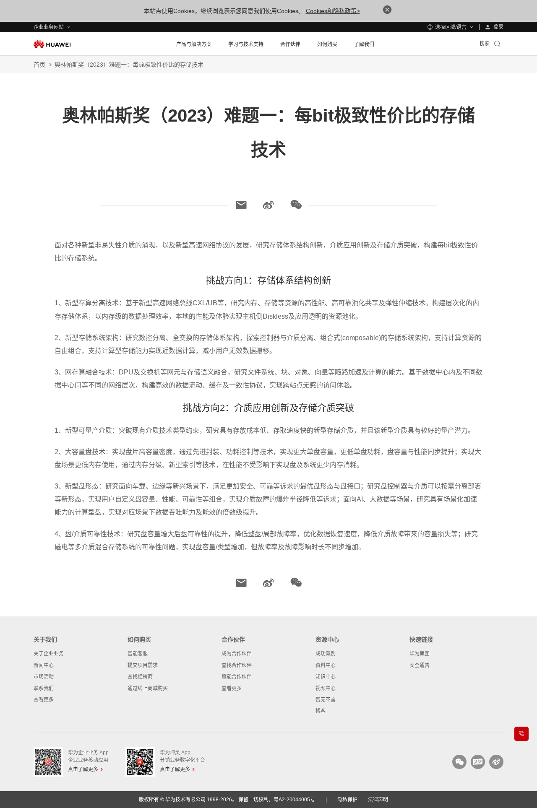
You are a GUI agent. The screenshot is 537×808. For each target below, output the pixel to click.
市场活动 (44, 677)
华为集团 (419, 654)
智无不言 (325, 700)
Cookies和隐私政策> (333, 11)
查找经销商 (140, 677)
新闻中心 (44, 665)
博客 (320, 711)
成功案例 (325, 654)
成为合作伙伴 (237, 654)
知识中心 (325, 677)
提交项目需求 (143, 665)
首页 (39, 64)
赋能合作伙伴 (237, 677)
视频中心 (325, 688)
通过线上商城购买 (148, 688)
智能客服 (138, 654)
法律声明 (378, 800)
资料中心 (325, 665)
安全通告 (419, 665)
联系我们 (44, 688)
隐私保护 (347, 800)
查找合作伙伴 (237, 665)
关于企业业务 (49, 654)
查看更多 (44, 700)
